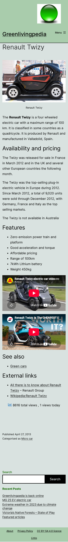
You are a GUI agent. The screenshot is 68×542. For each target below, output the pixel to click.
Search (7, 472)
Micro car (27, 438)
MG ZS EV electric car (16, 500)
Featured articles (13, 517)
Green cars (18, 366)
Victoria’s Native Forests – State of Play (28, 512)
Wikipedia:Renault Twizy (28, 396)
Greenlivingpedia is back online (23, 495)
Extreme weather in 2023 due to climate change (29, 506)
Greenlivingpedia (24, 34)
